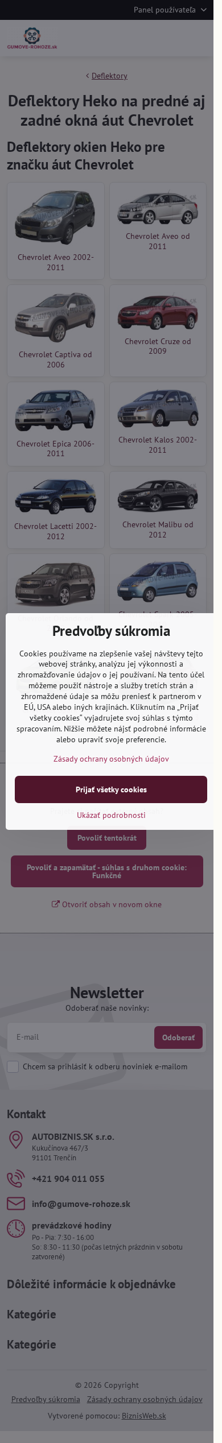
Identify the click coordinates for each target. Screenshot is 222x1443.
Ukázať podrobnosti (111, 815)
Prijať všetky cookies (111, 789)
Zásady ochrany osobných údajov (111, 759)
